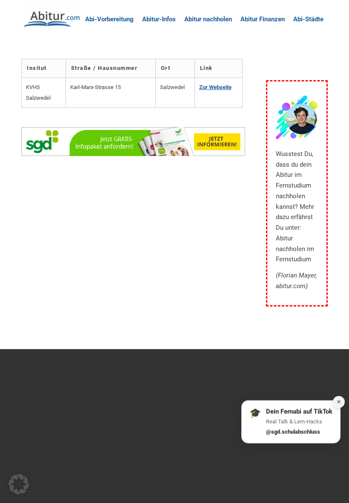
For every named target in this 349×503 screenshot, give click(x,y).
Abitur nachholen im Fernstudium (295, 248)
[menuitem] (109, 19)
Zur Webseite (215, 87)
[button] (18, 484)
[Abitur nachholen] (52, 19)
